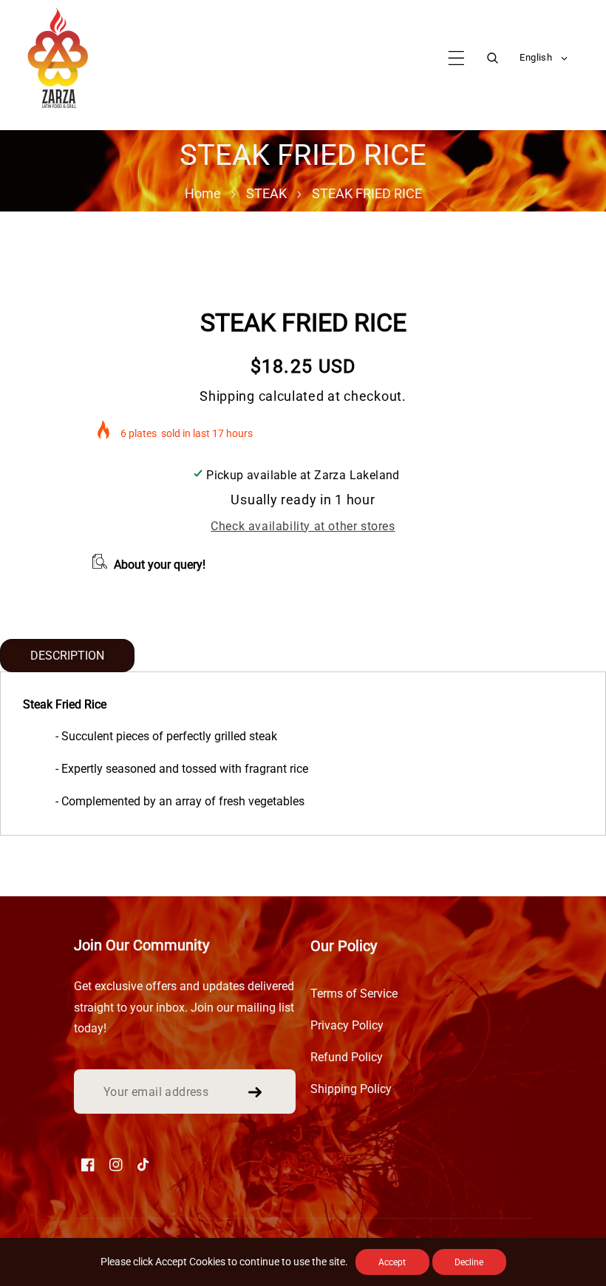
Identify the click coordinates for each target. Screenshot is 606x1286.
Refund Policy (346, 1057)
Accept (392, 1262)
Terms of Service (354, 994)
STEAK (266, 193)
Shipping (227, 396)
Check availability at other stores (303, 526)
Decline (468, 1262)
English (536, 57)
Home (203, 193)
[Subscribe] (254, 1092)
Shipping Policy (351, 1089)
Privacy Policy (347, 1025)
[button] (456, 58)
